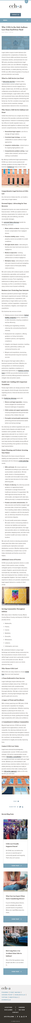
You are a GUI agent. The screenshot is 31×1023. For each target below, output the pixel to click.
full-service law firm (9, 81)
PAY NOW (22, 1010)
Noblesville (20, 995)
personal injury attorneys (11, 222)
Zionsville (6, 1000)
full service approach (10, 771)
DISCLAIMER (8, 1010)
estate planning (23, 461)
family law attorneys (10, 398)
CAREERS (22, 1007)
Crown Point (7, 995)
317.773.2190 (9, 1016)
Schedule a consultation (14, 757)
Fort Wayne (15, 992)
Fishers (5, 992)
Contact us (10, 167)
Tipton (4, 997)
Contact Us (15, 14)
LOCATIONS (8, 1007)
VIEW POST (15, 865)
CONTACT (15, 1012)
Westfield (13, 997)
